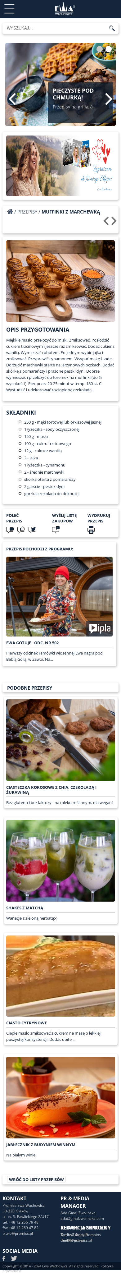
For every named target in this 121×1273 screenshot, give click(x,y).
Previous (12, 99)
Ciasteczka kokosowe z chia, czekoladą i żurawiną (51, 789)
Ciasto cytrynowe (26, 1023)
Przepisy (27, 212)
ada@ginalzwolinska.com (82, 1218)
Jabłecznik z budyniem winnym (40, 1144)
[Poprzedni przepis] (106, 223)
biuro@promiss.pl (17, 1233)
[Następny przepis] (115, 223)
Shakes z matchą (24, 908)
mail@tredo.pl (72, 1240)
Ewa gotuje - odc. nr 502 (32, 643)
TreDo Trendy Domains (80, 1234)
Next (109, 99)
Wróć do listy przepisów (36, 1179)
